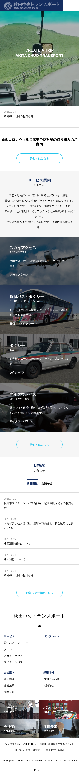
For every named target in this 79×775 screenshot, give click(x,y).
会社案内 (9, 672)
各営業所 (9, 685)
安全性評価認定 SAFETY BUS (20, 744)
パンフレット (51, 636)
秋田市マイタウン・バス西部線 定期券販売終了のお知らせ (39, 505)
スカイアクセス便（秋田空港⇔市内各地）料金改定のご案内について (39, 525)
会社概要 (9, 678)
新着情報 (32, 483)
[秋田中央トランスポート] (31, 5)
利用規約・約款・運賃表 (27, 750)
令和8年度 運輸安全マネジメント (57, 744)
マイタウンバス (13, 662)
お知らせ (46, 483)
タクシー (9, 649)
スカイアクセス (13, 655)
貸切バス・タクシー (16, 642)
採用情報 (48, 672)
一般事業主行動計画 (54, 750)
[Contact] (39, 626)
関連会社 (9, 691)
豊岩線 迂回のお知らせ (18, 116)
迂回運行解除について (17, 543)
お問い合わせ (51, 678)
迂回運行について (14, 559)
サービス (9, 636)
